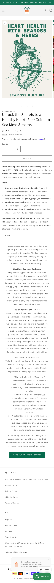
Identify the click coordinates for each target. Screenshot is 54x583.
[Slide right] (33, 106)
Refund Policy (11, 491)
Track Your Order (12, 537)
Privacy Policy (11, 485)
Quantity (5, 144)
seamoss (25, 246)
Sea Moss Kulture (24, 578)
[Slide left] (21, 106)
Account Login (11, 525)
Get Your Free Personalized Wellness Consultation (26, 479)
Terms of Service (12, 503)
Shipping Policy (11, 497)
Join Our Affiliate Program (16, 552)
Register (8, 519)
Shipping (4, 134)
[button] (3, 10)
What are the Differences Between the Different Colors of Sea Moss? (25, 545)
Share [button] (7, 235)
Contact (8, 531)
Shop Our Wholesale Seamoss (27, 454)
